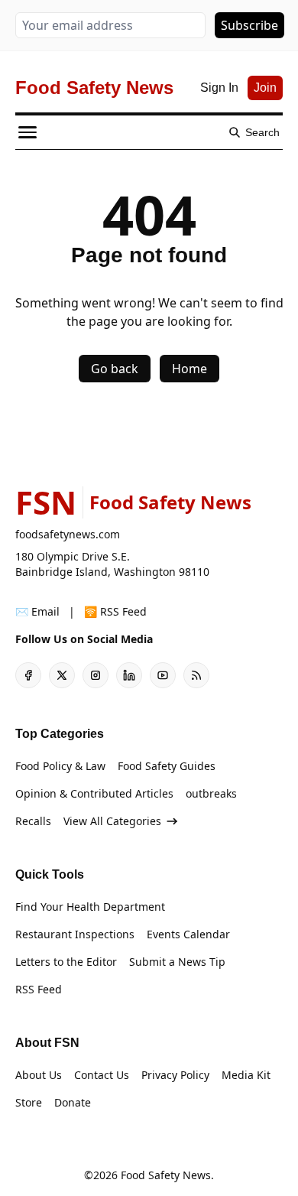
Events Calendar (188, 934)
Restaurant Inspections (74, 934)
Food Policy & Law (60, 766)
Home (189, 368)
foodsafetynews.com (67, 534)
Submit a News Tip (177, 961)
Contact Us (101, 1075)
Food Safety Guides (166, 766)
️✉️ (37, 611)
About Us (38, 1075)
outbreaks (211, 793)
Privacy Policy (175, 1075)
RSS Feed (38, 989)
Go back (114, 368)
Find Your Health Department (90, 906)
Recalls (33, 821)
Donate (72, 1102)
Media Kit (246, 1075)
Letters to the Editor (66, 961)
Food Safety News (166, 1175)
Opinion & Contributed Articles (94, 793)
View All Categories (112, 821)
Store (28, 1102)
